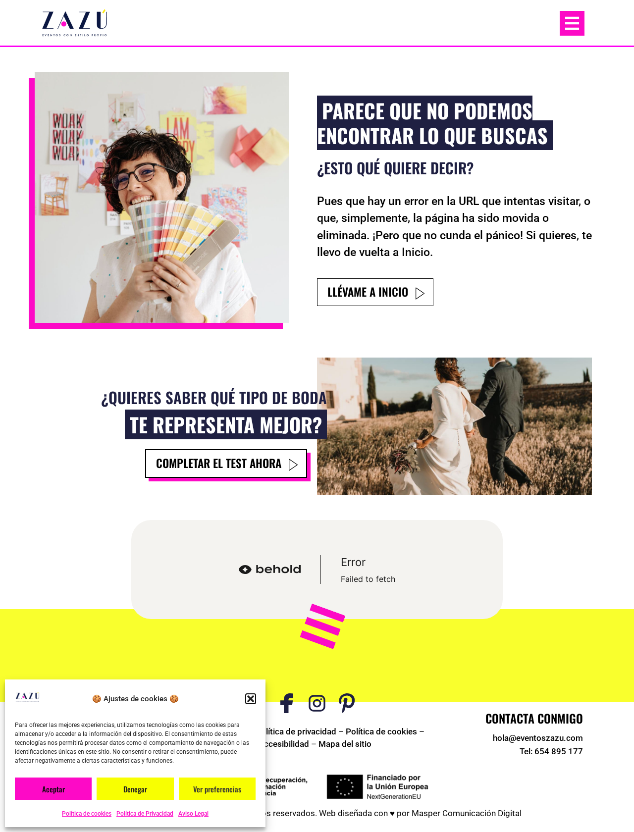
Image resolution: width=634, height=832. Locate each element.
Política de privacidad (296, 731)
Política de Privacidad (144, 813)
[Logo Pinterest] (347, 703)
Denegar (135, 788)
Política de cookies (86, 813)
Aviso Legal (193, 813)
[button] (251, 699)
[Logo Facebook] (287, 703)
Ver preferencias (217, 788)
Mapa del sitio (344, 744)
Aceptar (53, 788)
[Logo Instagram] (317, 703)
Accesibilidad (284, 744)
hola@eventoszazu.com (538, 738)
